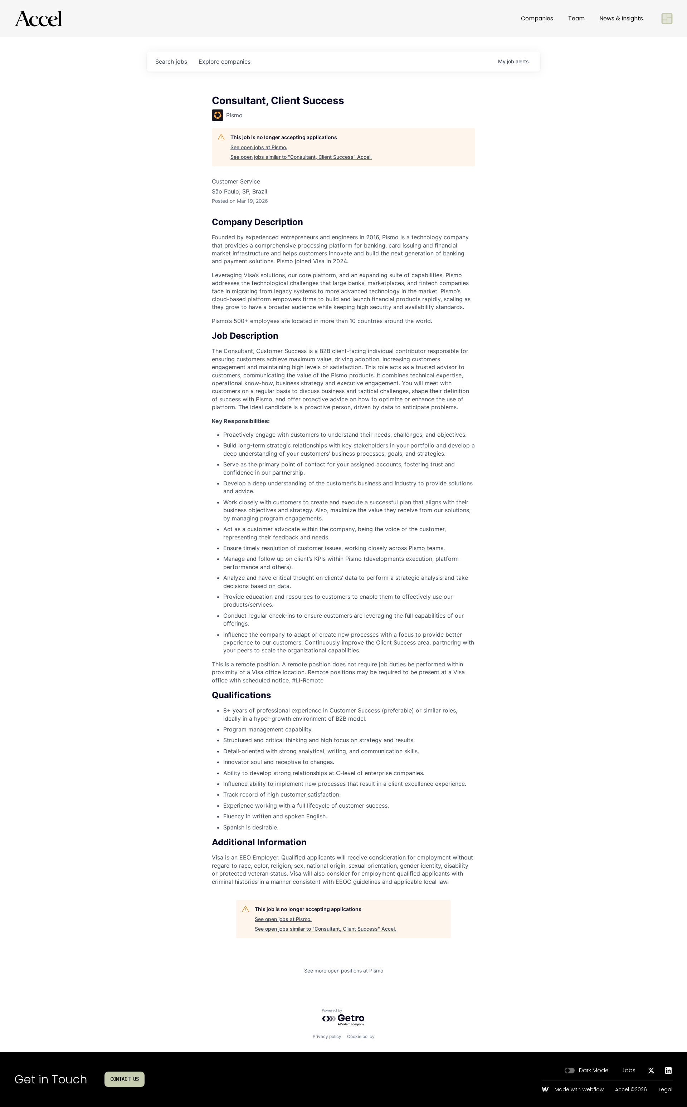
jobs (171, 61)
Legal (665, 1090)
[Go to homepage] (38, 18)
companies (224, 61)
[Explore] (667, 18)
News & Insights (621, 18)
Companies (537, 18)
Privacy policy (327, 1036)
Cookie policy (361, 1036)
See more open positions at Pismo (343, 971)
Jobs (628, 1070)
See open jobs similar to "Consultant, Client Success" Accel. (301, 157)
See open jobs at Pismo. (258, 147)
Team (576, 18)
